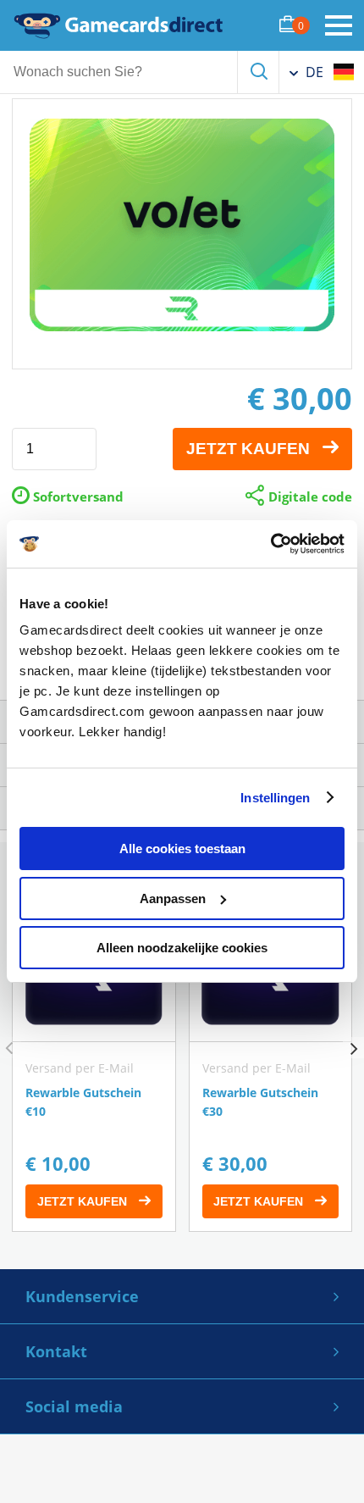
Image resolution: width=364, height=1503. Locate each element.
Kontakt (56, 1351)
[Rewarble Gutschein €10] (94, 1071)
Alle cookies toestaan (182, 848)
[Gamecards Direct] (118, 25)
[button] (353, 1047)
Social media (74, 1406)
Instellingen (275, 797)
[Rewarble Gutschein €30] (271, 1071)
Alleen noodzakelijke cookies (182, 947)
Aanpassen (173, 898)
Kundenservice (82, 1296)
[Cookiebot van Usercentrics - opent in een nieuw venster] (270, 544)
